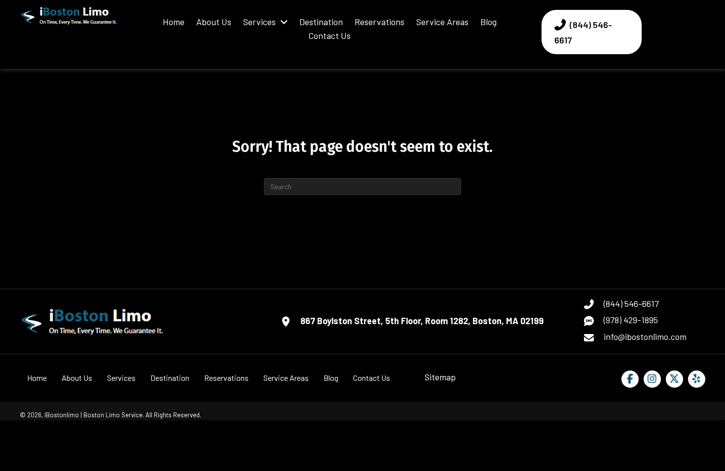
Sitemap (440, 376)
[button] (630, 379)
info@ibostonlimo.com (645, 336)
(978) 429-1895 (631, 319)
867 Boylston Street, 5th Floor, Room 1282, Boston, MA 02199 (422, 320)
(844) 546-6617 (631, 303)
